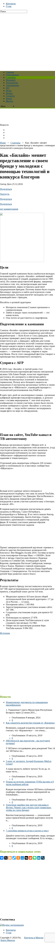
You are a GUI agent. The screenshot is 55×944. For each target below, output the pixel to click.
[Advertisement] (27, 40)
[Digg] (26, 858)
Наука (9, 98)
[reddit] (30, 858)
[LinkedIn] (38, 858)
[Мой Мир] (22, 858)
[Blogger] (10, 858)
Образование (12, 75)
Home (3, 143)
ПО (7, 88)
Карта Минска (8, 940)
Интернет (11, 80)
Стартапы (11, 77)
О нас (9, 6)
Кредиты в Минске (33, 937)
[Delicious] (14, 858)
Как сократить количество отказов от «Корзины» (30, 723)
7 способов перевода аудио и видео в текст (27, 830)
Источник (5, 633)
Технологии (12, 82)
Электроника (12, 85)
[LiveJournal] (43, 858)
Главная (10, 72)
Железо (9, 101)
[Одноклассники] (18, 858)
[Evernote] (34, 858)
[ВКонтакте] (2, 858)
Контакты (11, 3)
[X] (6, 858)
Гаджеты (10, 96)
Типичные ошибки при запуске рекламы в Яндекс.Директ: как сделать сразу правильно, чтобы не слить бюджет (28, 807)
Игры (8, 90)
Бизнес (9, 93)
